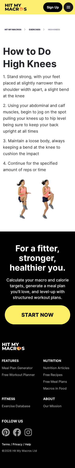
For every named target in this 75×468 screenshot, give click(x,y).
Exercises (34, 29)
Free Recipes (53, 375)
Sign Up (53, 7)
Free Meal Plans (55, 382)
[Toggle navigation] (68, 7)
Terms (6, 444)
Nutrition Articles (56, 368)
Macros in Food (55, 388)
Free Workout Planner (18, 375)
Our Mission (52, 406)
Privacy (17, 444)
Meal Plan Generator (17, 368)
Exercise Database (16, 406)
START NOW (37, 315)
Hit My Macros (13, 29)
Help (28, 444)
